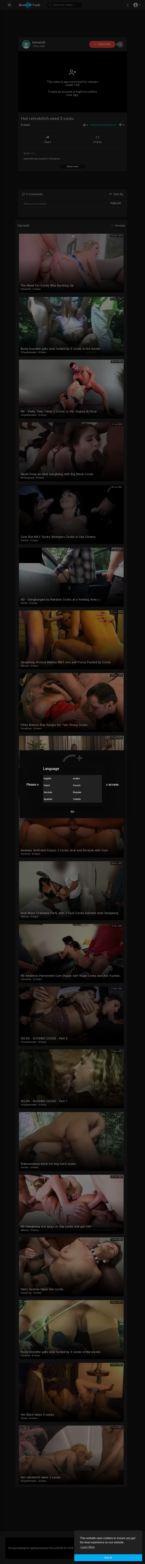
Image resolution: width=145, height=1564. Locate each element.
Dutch (47, 785)
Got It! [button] (108, 1557)
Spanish (48, 799)
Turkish (77, 799)
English (47, 778)
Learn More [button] (87, 1547)
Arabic (76, 778)
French (76, 785)
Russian (77, 792)
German (48, 792)
